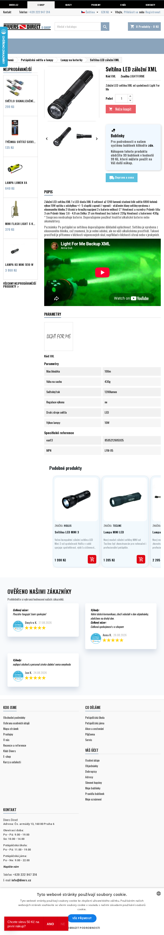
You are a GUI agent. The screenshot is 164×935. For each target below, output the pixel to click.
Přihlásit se (131, 12)
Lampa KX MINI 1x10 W (19, 264)
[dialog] (82, 911)
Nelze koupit (120, 109)
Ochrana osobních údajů (16, 723)
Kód (108, 76)
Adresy (89, 777)
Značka (125, 76)
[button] (82, 928)
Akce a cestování (94, 728)
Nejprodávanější (17, 69)
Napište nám (11, 866)
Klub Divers (9, 751)
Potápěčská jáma (94, 723)
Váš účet (91, 750)
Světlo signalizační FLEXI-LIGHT (20, 101)
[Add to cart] (92, 559)
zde (150, 145)
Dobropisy (91, 771)
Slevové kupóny (93, 782)
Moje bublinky (92, 788)
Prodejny (95, 4)
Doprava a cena (121, 177)
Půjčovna (90, 734)
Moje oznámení (93, 799)
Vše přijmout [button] (82, 918)
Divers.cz (13, 4)
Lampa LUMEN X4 (16, 182)
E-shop (41, 4)
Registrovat (152, 12)
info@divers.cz (21, 880)
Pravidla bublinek (94, 793)
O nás (123, 4)
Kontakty (150, 4)
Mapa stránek (10, 728)
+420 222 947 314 (39, 12)
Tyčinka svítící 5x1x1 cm (20, 142)
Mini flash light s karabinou (20, 223)
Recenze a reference (14, 745)
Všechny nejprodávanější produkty (19, 285)
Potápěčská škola (94, 717)
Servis (88, 739)
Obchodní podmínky (14, 717)
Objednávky (91, 765)
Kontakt (7, 12)
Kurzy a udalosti (12, 762)
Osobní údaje (92, 760)
